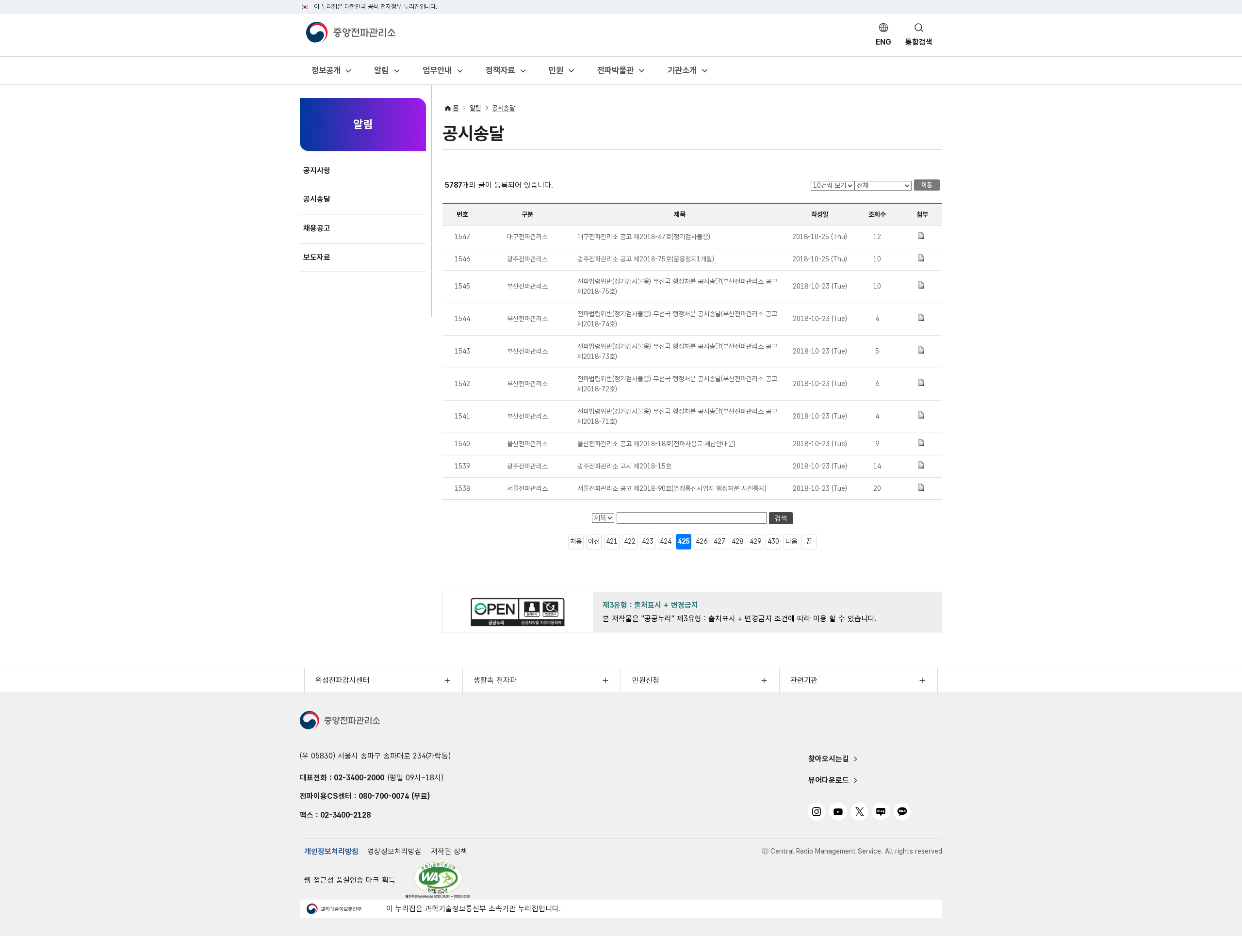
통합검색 (918, 42)
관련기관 (803, 680)
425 (683, 541)
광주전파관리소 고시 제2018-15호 (624, 466)
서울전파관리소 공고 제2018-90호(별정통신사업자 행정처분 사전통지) (672, 488)
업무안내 (437, 73)
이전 (594, 541)
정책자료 (500, 73)
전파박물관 (615, 73)
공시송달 (503, 108)
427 (719, 541)
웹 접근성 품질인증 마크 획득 (349, 880)
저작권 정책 (449, 851)
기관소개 (682, 73)
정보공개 (326, 73)
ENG (883, 42)
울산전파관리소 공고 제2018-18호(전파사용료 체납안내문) (656, 444)
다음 (791, 541)
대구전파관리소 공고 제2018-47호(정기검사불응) (643, 237)
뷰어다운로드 (828, 780)
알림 (381, 73)
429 (755, 541)
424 (665, 541)
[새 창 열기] (438, 880)
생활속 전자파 (495, 680)
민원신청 (645, 680)
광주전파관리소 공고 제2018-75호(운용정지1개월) (645, 259)
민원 (555, 73)
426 (701, 541)
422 (630, 541)
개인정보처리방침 (331, 851)
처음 (576, 541)
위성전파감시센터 (342, 680)
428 (737, 541)
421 (612, 541)
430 (773, 541)
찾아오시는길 (828, 758)
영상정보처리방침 (394, 851)
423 (648, 541)
